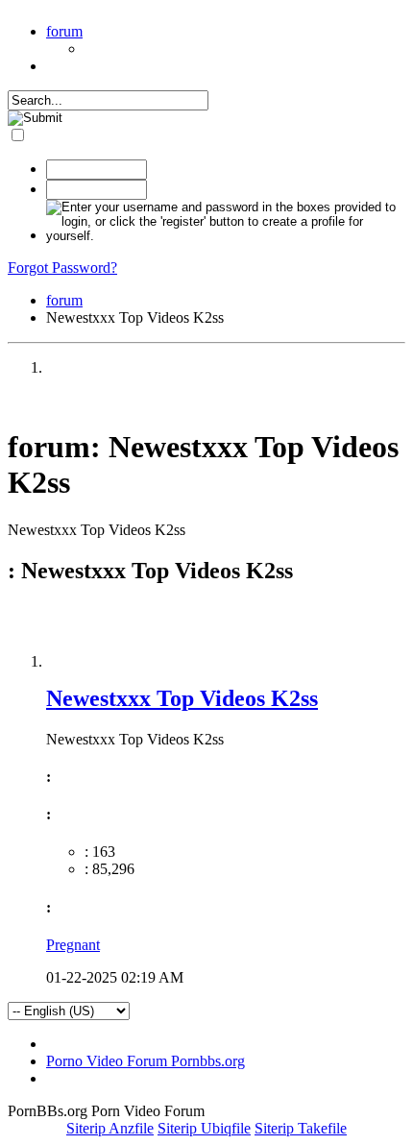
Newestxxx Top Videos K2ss (182, 698)
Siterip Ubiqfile (204, 1128)
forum (64, 31)
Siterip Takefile (301, 1128)
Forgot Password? (62, 267)
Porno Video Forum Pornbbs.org (145, 1061)
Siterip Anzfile (110, 1128)
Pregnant (73, 945)
